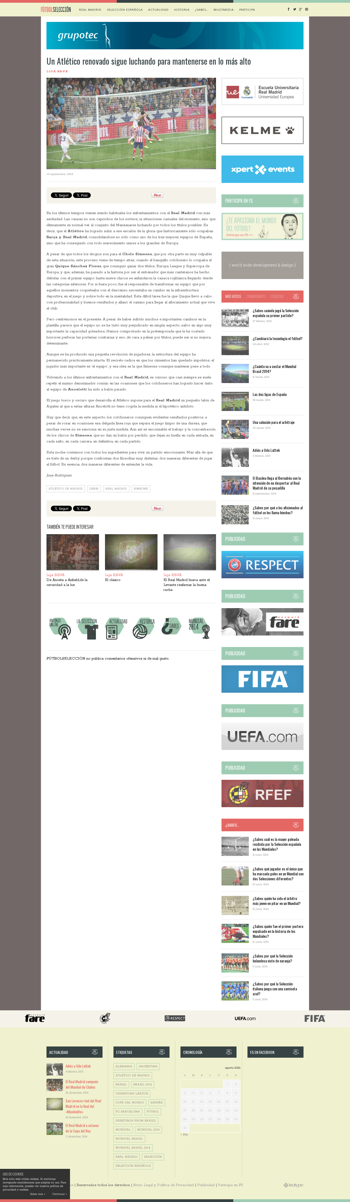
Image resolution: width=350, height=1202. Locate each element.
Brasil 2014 (142, 1084)
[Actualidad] (115, 639)
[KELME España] (262, 143)
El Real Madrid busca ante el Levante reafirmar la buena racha (187, 585)
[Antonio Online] (60, 639)
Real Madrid (90, 9)
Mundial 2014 (148, 1130)
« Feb (184, 1134)
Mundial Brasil (129, 1139)
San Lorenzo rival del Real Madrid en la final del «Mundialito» (83, 1106)
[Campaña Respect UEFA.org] (262, 577)
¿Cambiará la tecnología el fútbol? (277, 338)
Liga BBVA (57, 71)
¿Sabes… (201, 9)
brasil (121, 1084)
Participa (247, 9)
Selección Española (133, 1166)
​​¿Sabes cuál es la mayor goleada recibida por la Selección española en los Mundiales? (277, 844)
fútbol (153, 1112)
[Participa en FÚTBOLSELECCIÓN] (262, 239)
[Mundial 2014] (199, 639)
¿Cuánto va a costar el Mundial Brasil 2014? (274, 368)
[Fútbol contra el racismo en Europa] (262, 634)
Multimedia (224, 9)
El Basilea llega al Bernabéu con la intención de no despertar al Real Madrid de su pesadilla (277, 483)
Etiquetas (277, 296)
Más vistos (233, 296)
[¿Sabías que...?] (171, 639)
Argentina (148, 1066)
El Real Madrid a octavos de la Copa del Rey (82, 1128)
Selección (153, 1157)
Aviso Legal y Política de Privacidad (163, 1185)
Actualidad (158, 9)
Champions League (132, 1093)
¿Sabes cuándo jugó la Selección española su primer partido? (276, 312)
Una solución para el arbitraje (273, 422)
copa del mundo (130, 1103)
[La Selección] (87, 639)
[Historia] (143, 639)
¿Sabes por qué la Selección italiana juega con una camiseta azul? (275, 988)
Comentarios (255, 296)
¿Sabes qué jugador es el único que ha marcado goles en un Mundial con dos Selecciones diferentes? (278, 873)
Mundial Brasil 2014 (133, 1148)
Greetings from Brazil (136, 1121)
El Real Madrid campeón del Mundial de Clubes (82, 1084)
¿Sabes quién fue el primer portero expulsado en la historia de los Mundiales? (278, 931)
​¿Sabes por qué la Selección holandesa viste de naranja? (273, 958)
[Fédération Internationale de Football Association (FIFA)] (262, 692)
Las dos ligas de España (270, 394)
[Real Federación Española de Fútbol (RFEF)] (262, 806)
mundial (123, 1130)
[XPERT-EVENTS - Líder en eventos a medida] (262, 182)
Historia (181, 9)
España (157, 1103)
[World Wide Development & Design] (262, 278)
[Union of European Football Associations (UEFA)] (262, 749)
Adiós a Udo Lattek (266, 450)
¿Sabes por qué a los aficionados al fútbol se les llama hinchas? (278, 510)
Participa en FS (230, 1185)
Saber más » (37, 1194)
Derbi (94, 489)
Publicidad (206, 1185)
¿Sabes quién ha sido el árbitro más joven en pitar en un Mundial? (277, 900)
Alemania (124, 1066)
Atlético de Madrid (66, 489)
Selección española (125, 9)
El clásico (112, 580)
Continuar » (59, 1194)
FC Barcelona (128, 1112)
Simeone (141, 489)
